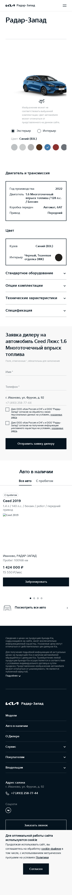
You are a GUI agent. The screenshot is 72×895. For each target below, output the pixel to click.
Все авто (25, 481)
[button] (30, 598)
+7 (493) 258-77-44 (19, 403)
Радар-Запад (26, 5)
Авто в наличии (17, 726)
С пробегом (44, 481)
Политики (42, 857)
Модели (11, 715)
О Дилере (12, 736)
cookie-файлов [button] (51, 848)
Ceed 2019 (12, 501)
